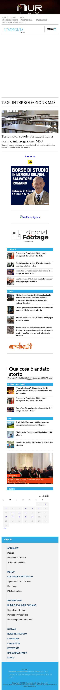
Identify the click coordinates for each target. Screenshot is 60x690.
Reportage (11, 586)
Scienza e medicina (16, 562)
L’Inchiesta (13, 643)
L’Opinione (13, 638)
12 (19, 513)
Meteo (22, 17)
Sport (10, 418)
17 (6, 517)
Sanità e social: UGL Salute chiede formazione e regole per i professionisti (34, 280)
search (41, 29)
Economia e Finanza (16, 558)
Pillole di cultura (14, 591)
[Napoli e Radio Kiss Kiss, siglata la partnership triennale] (10, 447)
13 (25, 513)
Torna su (8, 539)
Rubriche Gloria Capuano (21, 605)
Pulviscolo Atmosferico (17, 615)
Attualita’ (13, 548)
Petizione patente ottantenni (19, 619)
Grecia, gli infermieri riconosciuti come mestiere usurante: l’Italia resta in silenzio (34, 308)
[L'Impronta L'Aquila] (14, 30)
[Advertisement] (30, 65)
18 (12, 517)
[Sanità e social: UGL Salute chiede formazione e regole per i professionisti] (10, 284)
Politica (10, 553)
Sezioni (50, 29)
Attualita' (12, 249)
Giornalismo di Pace (16, 610)
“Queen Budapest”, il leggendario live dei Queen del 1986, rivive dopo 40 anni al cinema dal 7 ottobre (34, 391)
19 (19, 517)
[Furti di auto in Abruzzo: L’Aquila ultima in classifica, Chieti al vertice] (10, 266)
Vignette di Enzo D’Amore (18, 581)
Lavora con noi (41, 20)
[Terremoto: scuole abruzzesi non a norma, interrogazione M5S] (30, 132)
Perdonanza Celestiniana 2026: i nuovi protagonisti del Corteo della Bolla (31, 254)
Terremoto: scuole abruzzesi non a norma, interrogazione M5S (27, 139)
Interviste (13, 648)
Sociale (11, 629)
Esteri (10, 291)
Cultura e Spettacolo (16, 384)
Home (4, 17)
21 (32, 517)
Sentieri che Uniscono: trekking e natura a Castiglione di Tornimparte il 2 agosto (32, 423)
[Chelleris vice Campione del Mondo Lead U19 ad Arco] (10, 437)
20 (25, 517)
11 (12, 513)
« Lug (4, 528)
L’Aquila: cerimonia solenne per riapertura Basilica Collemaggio (26, 480)
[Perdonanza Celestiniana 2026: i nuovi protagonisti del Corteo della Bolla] (10, 258)
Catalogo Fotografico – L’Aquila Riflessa (17, 20)
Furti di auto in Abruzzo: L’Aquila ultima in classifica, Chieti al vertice (33, 264)
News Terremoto (17, 634)
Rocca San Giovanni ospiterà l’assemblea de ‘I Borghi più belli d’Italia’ (34, 272)
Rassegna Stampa (17, 653)
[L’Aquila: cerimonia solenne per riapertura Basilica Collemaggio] (30, 468)
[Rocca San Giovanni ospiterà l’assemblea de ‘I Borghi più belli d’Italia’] (10, 274)
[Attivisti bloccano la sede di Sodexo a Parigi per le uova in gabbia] (10, 323)
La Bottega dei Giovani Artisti (13, 22)
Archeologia (14, 600)
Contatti (13, 17)
